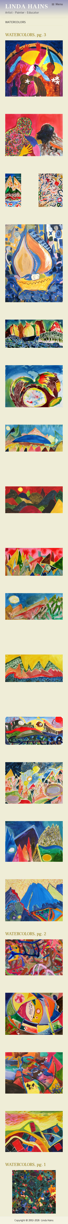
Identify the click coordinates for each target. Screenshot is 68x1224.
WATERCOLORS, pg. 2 (25, 934)
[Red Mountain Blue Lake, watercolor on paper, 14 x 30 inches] (34, 438)
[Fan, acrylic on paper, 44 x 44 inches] (34, 68)
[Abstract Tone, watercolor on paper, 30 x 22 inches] (51, 190)
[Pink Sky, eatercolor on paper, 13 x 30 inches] (34, 562)
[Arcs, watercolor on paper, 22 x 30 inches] (34, 1073)
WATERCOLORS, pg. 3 (25, 35)
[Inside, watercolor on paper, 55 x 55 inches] (34, 1192)
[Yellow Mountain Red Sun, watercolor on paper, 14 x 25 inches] (34, 731)
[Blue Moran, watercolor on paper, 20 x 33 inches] (34, 900)
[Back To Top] (63, 1211)
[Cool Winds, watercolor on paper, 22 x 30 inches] (34, 1131)
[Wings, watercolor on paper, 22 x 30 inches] (34, 386)
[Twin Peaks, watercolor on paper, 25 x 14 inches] (13, 190)
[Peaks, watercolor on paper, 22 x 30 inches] (34, 841)
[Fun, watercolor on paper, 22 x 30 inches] (34, 135)
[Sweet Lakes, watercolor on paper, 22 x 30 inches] (34, 783)
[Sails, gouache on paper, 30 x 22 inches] (34, 263)
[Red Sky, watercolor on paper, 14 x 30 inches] (34, 499)
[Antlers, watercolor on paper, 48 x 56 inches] (34, 957)
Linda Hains (26, 6)
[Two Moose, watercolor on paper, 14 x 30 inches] (34, 333)
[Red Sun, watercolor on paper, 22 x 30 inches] (34, 1014)
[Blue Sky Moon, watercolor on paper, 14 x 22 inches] (34, 606)
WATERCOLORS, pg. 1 (25, 1164)
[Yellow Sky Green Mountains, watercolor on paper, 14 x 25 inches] (34, 668)
